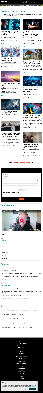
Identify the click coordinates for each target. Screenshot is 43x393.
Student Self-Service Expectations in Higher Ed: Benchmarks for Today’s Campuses (18, 288)
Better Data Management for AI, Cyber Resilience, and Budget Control (15, 298)
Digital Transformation (30, 5)
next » (33, 162)
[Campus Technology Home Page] (6, 2)
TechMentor (21, 373)
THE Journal (21, 378)
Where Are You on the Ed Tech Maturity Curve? (10, 112)
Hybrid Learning (13, 5)
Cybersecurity (4, 246)
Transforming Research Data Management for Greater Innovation (9, 32)
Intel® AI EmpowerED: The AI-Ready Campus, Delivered (12, 314)
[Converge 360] (21, 343)
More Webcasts (5, 279)
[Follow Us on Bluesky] (34, 2)
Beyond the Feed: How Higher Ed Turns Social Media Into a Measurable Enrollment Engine (19, 310)
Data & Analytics (5, 249)
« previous (11, 162)
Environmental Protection (21, 356)
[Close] (36, 382)
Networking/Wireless (21, 5)
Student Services (5, 255)
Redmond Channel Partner (21, 368)
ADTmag (21, 351)
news (14, 15)
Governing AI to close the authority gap (9, 270)
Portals (4, 240)
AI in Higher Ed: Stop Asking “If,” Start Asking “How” (12, 295)
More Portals (4, 258)
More (3, 234)
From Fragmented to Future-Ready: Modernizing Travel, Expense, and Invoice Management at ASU (21, 273)
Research (9, 15)
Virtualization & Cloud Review (21, 380)
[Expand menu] (41, 2)
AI (8, 5)
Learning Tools (5, 252)
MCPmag (21, 360)
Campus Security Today (21, 355)
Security (37, 5)
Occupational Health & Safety (21, 363)
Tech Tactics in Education (21, 375)
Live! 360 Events (21, 358)
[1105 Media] (21, 347)
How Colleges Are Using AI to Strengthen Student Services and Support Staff (17, 327)
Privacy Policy (11, 186)
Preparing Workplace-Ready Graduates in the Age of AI (31, 116)
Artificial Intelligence (6, 242)
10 (30, 162)
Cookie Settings (23, 389)
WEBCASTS (5, 265)
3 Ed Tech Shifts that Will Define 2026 (10, 84)
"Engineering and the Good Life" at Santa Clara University (32, 62)
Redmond (21, 366)
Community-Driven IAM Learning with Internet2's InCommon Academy (30, 146)
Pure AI (21, 365)
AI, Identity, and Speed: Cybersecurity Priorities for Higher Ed (13, 208)
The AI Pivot (21, 376)
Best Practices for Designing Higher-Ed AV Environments (13, 318)
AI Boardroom (21, 350)
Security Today (21, 370)
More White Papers (6, 302)
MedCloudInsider (21, 361)
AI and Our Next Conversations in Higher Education (10, 59)
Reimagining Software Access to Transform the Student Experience (32, 89)
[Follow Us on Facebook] (36, 2)
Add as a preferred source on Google (26, 2)
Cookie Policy (33, 386)
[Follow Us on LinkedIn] (31, 1)
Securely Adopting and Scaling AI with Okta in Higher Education (14, 267)
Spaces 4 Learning (21, 371)
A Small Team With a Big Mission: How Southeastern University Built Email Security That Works (20, 276)
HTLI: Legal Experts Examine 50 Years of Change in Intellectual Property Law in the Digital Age (10, 135)
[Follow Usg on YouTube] (37, 2)
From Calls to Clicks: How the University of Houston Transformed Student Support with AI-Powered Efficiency (21, 292)
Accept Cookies (32, 389)
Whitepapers (6, 286)
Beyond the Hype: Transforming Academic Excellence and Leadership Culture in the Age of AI (31, 33)
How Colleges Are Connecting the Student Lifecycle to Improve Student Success (17, 323)
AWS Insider (21, 353)
